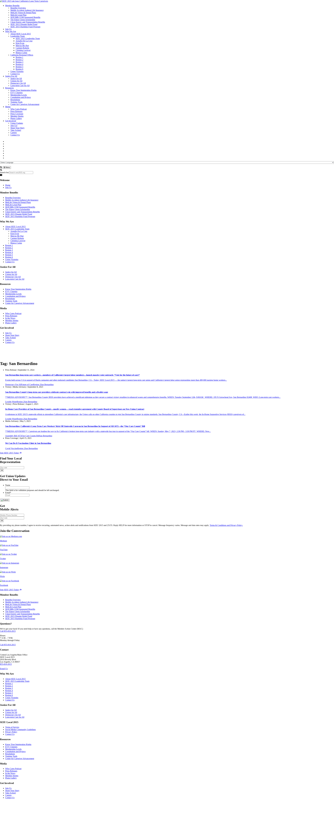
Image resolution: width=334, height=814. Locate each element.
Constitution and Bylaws (15, 296)
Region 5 (9, 255)
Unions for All (11, 274)
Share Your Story (12, 335)
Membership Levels (13, 294)
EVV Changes (11, 291)
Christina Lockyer (17, 241)
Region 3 (9, 250)
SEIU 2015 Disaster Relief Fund (18, 214)
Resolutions (10, 298)
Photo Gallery (11, 323)
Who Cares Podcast (13, 313)
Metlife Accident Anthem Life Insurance (21, 200)
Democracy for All (13, 277)
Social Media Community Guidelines (20, 729)
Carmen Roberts (17, 238)
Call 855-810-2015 (8, 631)
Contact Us (9, 262)
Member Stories (11, 320)
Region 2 (9, 248)
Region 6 (9, 257)
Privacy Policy (11, 732)
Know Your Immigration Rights (18, 289)
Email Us (4, 669)
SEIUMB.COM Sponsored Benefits (20, 207)
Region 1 (9, 245)
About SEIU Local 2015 (15, 226)
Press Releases (11, 316)
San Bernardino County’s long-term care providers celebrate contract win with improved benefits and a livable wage (56, 392)
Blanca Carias (16, 243)
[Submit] (2, 470)
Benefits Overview (13, 198)
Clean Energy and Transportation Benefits (22, 212)
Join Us (8, 187)
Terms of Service (12, 727)
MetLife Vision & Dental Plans (18, 202)
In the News (10, 318)
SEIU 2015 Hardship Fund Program (20, 216)
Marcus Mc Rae (17, 236)
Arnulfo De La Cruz (18, 231)
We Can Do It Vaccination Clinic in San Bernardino (28, 443)
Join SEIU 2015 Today (10, 453)
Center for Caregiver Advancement (19, 303)
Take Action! (10, 337)
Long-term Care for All (14, 279)
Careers (8, 340)
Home (7, 185)
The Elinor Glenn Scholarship (17, 209)
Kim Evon (14, 233)
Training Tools (11, 301)
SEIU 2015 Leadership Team (17, 229)
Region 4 (9, 252)
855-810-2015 (6, 664)
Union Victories (11, 259)
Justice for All (11, 272)
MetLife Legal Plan (13, 205)
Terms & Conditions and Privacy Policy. (226, 525)
